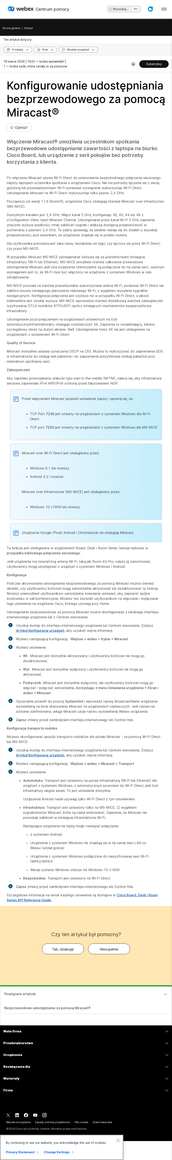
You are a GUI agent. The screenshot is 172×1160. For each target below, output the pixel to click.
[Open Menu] (164, 9)
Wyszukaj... (121, 9)
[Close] (118, 1140)
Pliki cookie (81, 1122)
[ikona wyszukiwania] (110, 9)
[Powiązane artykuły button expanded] (165, 994)
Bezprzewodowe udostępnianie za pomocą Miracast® (47, 1008)
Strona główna (11, 28)
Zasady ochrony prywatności (52, 1122)
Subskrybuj (154, 64)
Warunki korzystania (18, 1122)
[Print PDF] (133, 64)
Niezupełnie (109, 949)
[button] (150, 9)
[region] (61, 1147)
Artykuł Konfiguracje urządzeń (40, 630)
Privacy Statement (20, 1152)
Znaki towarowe (102, 1122)
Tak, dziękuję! (63, 949)
